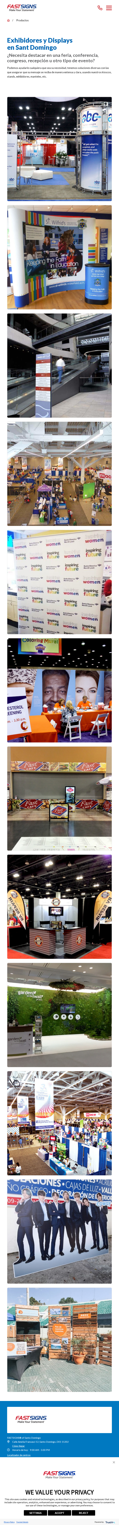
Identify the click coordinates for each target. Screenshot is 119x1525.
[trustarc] (110, 1522)
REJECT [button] (83, 1513)
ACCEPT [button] (59, 1513)
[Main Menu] (109, 8)
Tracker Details (22, 1522)
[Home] (22, 8)
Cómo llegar (18, 1446)
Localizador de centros (19, 1455)
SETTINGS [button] (35, 1513)
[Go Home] (8, 20)
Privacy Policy (9, 1522)
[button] (114, 1462)
